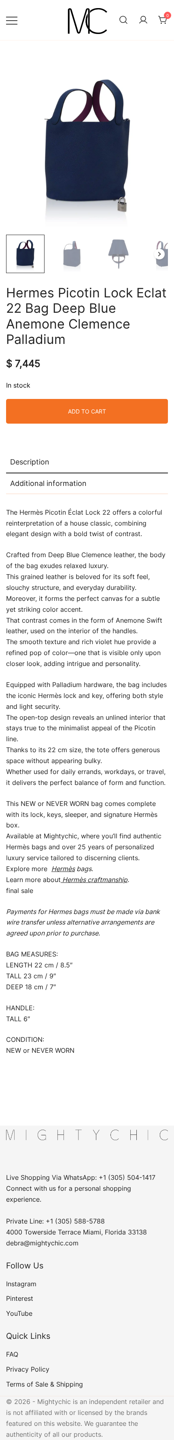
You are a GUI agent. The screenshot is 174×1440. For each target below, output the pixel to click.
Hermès (63, 869)
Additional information (48, 483)
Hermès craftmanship (94, 880)
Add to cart (87, 411)
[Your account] (143, 20)
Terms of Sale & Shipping (44, 1384)
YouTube (19, 1313)
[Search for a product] (123, 20)
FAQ (12, 1354)
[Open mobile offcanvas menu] (11, 20)
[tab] (87, 462)
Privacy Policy (27, 1369)
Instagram (21, 1284)
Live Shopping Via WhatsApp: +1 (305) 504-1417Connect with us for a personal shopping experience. (80, 1188)
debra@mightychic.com (42, 1243)
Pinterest (19, 1298)
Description (29, 462)
